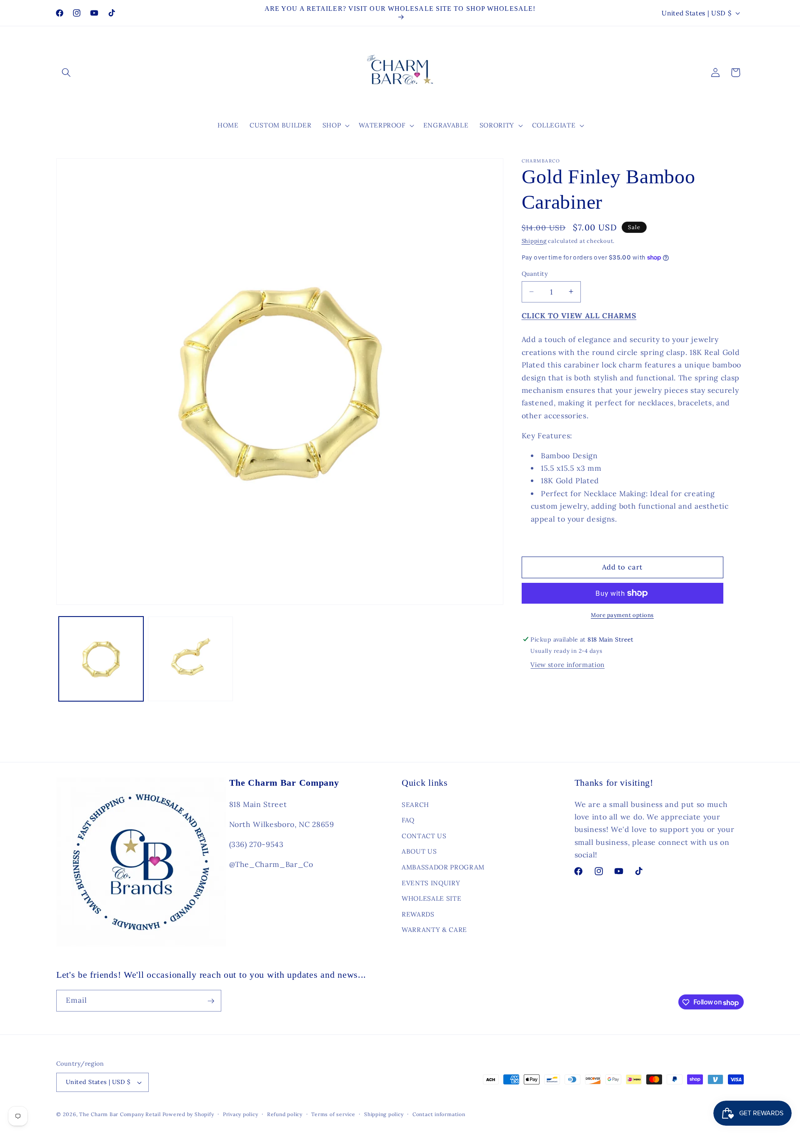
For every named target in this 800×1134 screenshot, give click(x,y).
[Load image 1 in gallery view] (101, 659)
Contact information (438, 1114)
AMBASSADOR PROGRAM (443, 867)
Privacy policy (240, 1114)
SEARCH (415, 804)
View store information (567, 665)
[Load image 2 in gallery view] (190, 659)
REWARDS (418, 914)
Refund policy (284, 1114)
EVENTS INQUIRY (431, 883)
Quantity (535, 273)
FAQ (408, 820)
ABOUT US (419, 851)
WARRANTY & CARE (434, 930)
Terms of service (333, 1114)
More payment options (622, 615)
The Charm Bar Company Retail (120, 1114)
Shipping (534, 240)
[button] (66, 72)
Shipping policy (384, 1114)
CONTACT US (424, 836)
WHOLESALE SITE (431, 898)
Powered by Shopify (188, 1114)
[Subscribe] (211, 1001)
